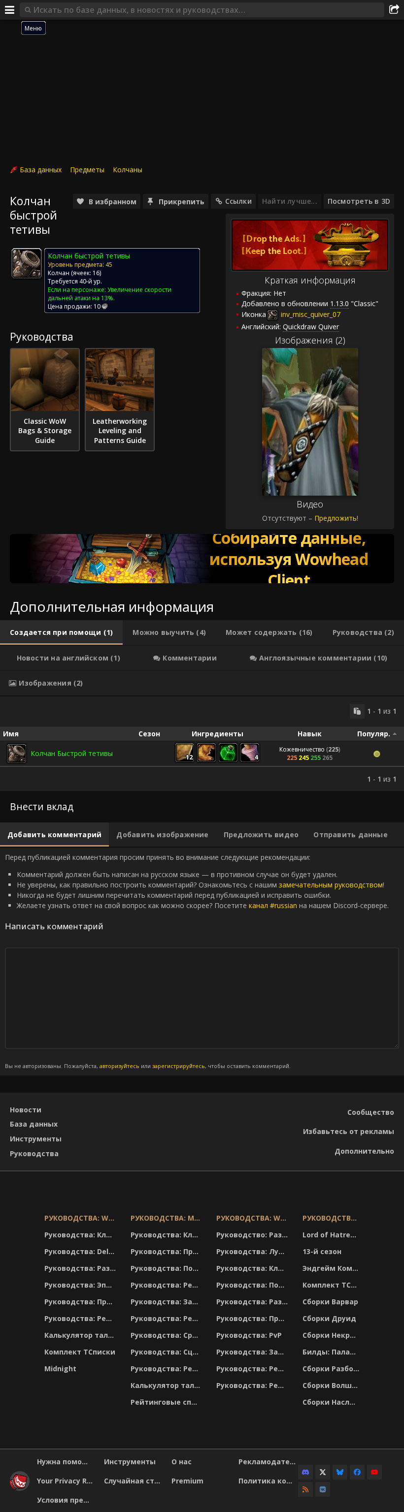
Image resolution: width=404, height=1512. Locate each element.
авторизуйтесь (119, 1066)
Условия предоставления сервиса (67, 1500)
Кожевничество (302, 749)
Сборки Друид (329, 1318)
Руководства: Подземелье (167, 1268)
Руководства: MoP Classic (167, 1218)
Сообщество (370, 1112)
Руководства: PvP (249, 1335)
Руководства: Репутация (167, 1318)
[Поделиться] (394, 10)
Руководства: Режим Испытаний (167, 1368)
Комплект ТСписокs (332, 1285)
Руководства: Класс (81, 1234)
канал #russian (273, 905)
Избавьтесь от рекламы (348, 1131)
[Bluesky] (340, 1472)
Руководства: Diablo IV (332, 1218)
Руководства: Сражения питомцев (167, 1335)
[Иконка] (26, 263)
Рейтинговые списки (167, 1402)
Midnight (60, 1368)
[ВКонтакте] (322, 1489)
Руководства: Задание (167, 1301)
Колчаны (127, 169)
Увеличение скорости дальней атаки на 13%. (109, 293)
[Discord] (305, 1472)
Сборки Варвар (330, 1301)
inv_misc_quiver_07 (309, 314)
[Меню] (10, 10)
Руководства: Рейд (80, 1318)
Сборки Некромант (332, 1335)
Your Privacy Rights (67, 1480)
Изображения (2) (310, 340)
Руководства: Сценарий (167, 1351)
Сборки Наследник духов (332, 1402)
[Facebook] (357, 1472)
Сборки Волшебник (332, 1385)
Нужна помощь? (67, 1461)
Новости (25, 1109)
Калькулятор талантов (81, 1335)
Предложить (335, 518)
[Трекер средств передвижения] (202, 558)
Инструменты (36, 1138)
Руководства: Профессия (81, 1301)
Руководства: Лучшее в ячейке (253, 1251)
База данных (41, 169)
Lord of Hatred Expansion (332, 1234)
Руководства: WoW (81, 1218)
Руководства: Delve (80, 1251)
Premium (187, 1480)
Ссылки (238, 201)
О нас (181, 1461)
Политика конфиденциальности (268, 1480)
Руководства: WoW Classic (253, 1218)
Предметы (87, 169)
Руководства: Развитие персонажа (81, 1268)
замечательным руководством (331, 884)
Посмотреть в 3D (359, 201)
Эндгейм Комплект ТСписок (332, 1268)
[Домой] (20, 1488)
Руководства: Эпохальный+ (81, 1285)
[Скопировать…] (357, 711)
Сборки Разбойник (332, 1368)
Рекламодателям (268, 1461)
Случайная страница (134, 1480)
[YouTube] (374, 1472)
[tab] (61, 632)
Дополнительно (364, 1151)
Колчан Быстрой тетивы (72, 753)
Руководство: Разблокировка (253, 1234)
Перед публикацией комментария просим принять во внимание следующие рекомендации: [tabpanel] (197, 961)
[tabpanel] (202, 743)
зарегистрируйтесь (178, 1066)
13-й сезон (322, 1251)
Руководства (34, 1153)
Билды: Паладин (332, 1351)
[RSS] (305, 1489)
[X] (322, 1472)
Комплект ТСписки (79, 1351)
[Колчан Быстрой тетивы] (16, 753)
